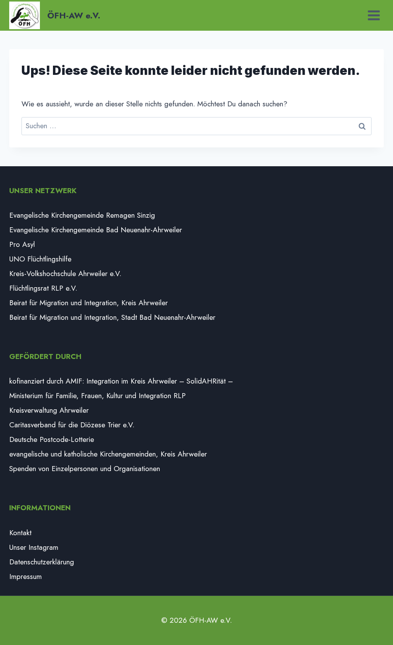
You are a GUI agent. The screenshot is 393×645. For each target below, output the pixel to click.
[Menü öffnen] (373, 15)
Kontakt (20, 533)
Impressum (25, 576)
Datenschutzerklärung (41, 562)
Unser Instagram (33, 547)
